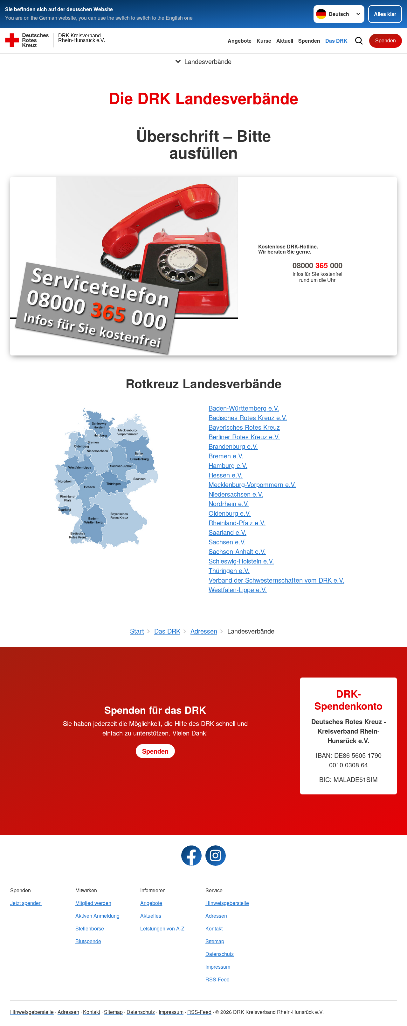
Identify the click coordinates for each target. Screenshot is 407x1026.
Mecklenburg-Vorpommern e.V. (252, 484)
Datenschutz (219, 954)
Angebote (240, 40)
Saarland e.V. (227, 532)
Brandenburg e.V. (233, 446)
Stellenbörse (89, 928)
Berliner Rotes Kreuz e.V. (244, 436)
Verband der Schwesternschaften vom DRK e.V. (276, 580)
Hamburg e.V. (228, 465)
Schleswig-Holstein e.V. (241, 560)
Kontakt (214, 928)
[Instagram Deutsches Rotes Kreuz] (215, 855)
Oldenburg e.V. (230, 513)
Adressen (216, 915)
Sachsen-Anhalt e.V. (237, 551)
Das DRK (336, 40)
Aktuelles (150, 915)
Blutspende (88, 941)
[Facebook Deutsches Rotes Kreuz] (191, 855)
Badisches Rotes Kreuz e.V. (248, 417)
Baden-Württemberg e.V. (244, 408)
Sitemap (214, 941)
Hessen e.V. (226, 474)
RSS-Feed (217, 979)
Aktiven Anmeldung (97, 915)
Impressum (217, 966)
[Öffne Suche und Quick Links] (359, 41)
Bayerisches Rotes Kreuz (244, 427)
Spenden (309, 40)
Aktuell (284, 40)
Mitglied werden (93, 903)
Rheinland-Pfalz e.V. (237, 522)
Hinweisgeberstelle (227, 903)
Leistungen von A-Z (162, 928)
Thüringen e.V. (229, 570)
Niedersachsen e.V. (236, 494)
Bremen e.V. (226, 455)
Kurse (264, 40)
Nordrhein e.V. (229, 503)
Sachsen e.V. (227, 541)
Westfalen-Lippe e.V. (238, 589)
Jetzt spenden (26, 903)
